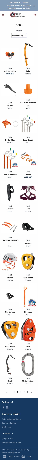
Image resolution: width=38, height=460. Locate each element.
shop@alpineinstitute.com (11, 442)
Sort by (19, 31)
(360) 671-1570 (7, 438)
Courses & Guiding (9, 423)
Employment (6, 427)
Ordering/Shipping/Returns (11, 419)
